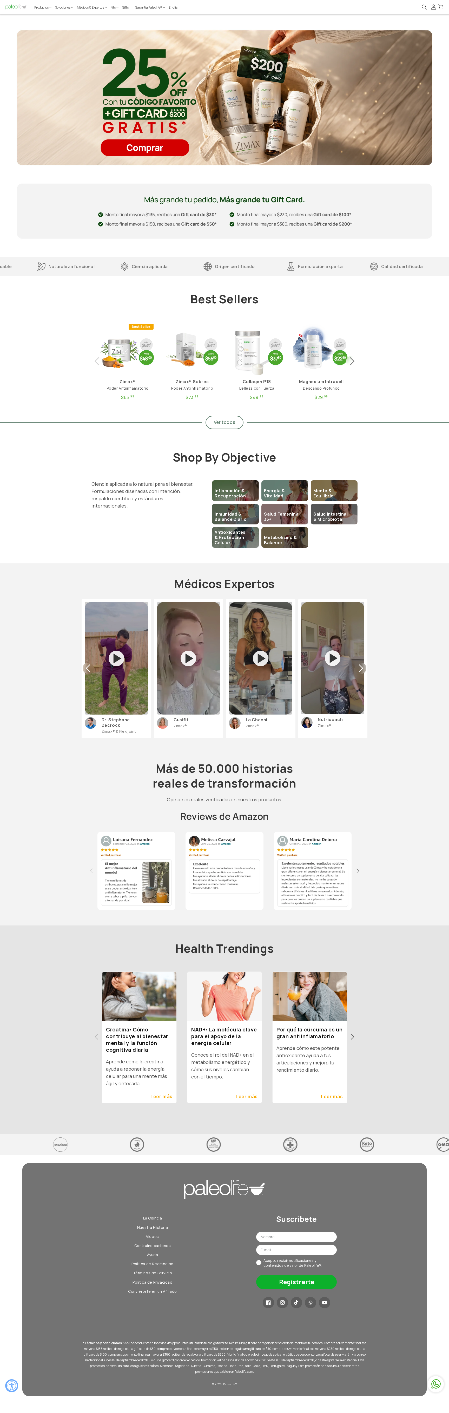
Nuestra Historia (152, 1227)
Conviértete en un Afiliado (152, 1291)
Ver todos (224, 422)
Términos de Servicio (152, 1272)
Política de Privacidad (152, 1282)
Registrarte (296, 1281)
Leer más (161, 1096)
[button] (43, 7)
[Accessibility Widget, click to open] (11, 1385)
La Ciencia (152, 1218)
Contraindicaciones (152, 1245)
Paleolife (229, 1384)
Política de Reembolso (152, 1263)
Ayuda (152, 1254)
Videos (152, 1236)
